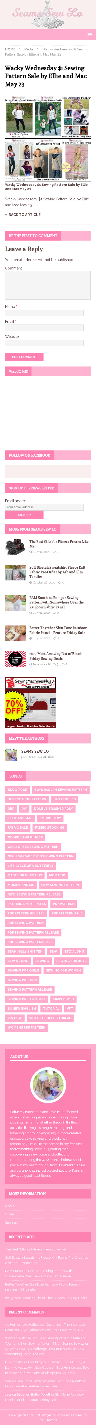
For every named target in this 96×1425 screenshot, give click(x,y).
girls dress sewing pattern (33, 847)
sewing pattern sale (27, 999)
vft (70, 1008)
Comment (13, 268)
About (9, 1206)
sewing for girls (23, 970)
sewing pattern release (30, 989)
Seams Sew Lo (35, 751)
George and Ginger (25, 837)
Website (12, 336)
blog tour (17, 790)
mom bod (57, 875)
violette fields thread (50, 1018)
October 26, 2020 (44, 582)
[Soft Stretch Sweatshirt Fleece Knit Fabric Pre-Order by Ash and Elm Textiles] (15, 572)
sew (53, 951)
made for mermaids (25, 875)
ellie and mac (20, 818)
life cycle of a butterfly (31, 866)
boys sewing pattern (27, 799)
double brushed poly (53, 809)
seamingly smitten (25, 951)
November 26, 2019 (45, 664)
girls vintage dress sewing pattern (41, 856)
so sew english (22, 1008)
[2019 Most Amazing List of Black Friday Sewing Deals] (15, 659)
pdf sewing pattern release (33, 932)
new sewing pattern (60, 885)
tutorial (51, 1008)
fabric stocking (50, 827)
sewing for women (63, 970)
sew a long (18, 961)
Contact (11, 1214)
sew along (74, 951)
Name (10, 307)
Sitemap (11, 1222)
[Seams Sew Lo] (48, 26)
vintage (15, 1018)
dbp (11, 809)
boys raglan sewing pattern (60, 790)
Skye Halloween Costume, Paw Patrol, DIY (52, 1330)
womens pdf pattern (27, 1027)
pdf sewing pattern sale (30, 942)
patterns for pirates (27, 904)
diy (24, 809)
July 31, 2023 (41, 552)
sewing (42, 961)
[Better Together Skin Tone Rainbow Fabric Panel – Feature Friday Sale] (15, 633)
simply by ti (63, 999)
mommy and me (21, 885)
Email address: (17, 501)
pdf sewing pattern (26, 923)
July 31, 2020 (41, 612)
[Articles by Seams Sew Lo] (11, 758)
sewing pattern (22, 980)
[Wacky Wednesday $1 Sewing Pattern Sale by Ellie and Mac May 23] (48, 178)
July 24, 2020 (41, 638)
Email (10, 322)
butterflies (65, 799)
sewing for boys (71, 961)
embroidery (50, 818)
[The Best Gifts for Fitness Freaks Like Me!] (15, 547)
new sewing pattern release (34, 894)
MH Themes (48, 1420)
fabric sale (18, 827)
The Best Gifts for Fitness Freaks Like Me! (35, 1249)
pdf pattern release (26, 913)
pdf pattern (64, 904)
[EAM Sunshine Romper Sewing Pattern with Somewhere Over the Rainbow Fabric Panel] (15, 603)
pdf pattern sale (67, 913)
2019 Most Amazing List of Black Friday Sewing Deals (46, 1298)
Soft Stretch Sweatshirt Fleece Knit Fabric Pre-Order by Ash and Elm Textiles (57, 572)
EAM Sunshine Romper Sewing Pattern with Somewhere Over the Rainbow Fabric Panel (56, 602)
